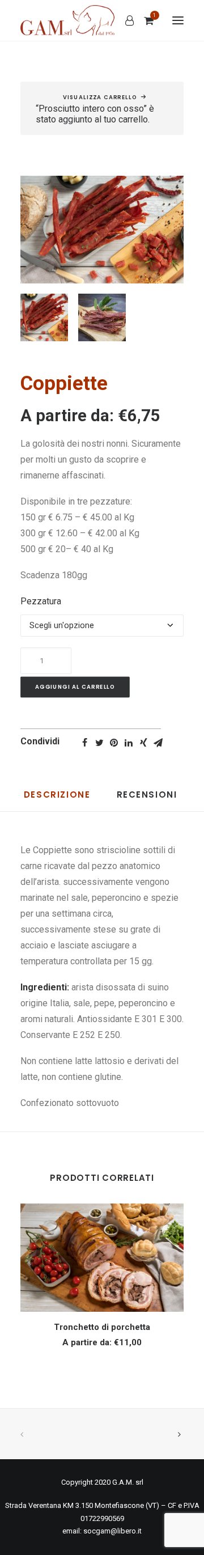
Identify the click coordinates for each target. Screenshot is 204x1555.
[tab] (57, 799)
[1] (144, 20)
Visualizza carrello (100, 97)
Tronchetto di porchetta (102, 1327)
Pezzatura (40, 601)
